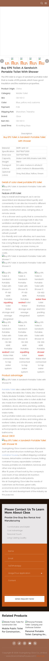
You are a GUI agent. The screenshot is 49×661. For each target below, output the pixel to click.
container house (10, 455)
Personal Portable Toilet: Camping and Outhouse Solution (36, 633)
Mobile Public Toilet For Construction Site (12, 630)
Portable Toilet (8, 389)
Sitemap (41, 656)
